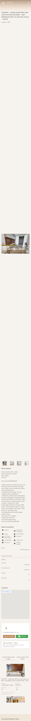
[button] (3, 244)
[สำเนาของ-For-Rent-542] (15, 243)
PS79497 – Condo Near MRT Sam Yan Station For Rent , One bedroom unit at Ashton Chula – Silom (15, 680)
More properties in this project (8, 692)
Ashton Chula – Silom (10, 643)
